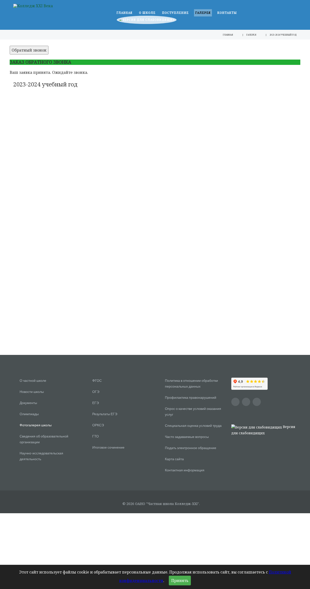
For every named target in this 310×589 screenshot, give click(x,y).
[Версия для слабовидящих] (147, 21)
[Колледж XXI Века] (33, 5)
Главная (124, 13)
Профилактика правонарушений (190, 397)
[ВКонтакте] (246, 402)
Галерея (203, 13)
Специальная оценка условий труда (193, 425)
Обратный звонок (29, 50)
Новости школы (32, 392)
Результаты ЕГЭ (104, 414)
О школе (147, 13)
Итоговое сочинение (108, 447)
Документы (28, 403)
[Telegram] (257, 402)
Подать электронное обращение (190, 448)
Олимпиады (29, 414)
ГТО (95, 436)
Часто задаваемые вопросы (187, 437)
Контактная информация (184, 470)
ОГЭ (95, 392)
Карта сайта (174, 459)
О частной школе (33, 380)
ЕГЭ (95, 403)
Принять (179, 580)
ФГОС (97, 380)
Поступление (175, 13)
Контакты (227, 13)
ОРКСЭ (98, 425)
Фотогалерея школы (36, 425)
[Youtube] (235, 402)
